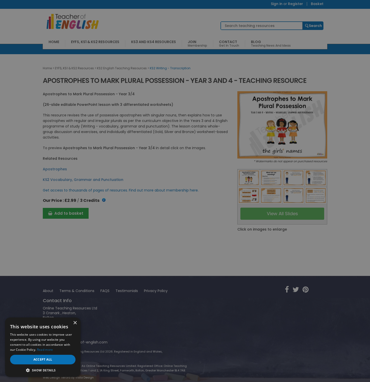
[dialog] (185, 191)
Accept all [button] (42, 359)
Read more (45, 349)
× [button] (75, 323)
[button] (43, 370)
